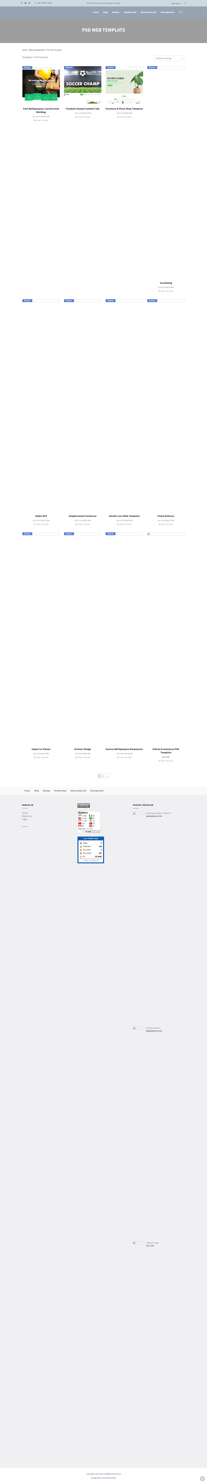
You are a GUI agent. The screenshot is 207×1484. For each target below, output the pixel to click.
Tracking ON (94, 860)
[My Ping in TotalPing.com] (83, 805)
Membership (130, 12)
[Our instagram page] (29, 3)
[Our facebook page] (22, 3)
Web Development (36, 50)
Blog (105, 12)
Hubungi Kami (167, 12)
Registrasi (27, 816)
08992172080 (46, 3)
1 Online (86, 860)
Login (24, 819)
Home (96, 12)
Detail (25, 812)
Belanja (115, 12)
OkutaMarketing (109, 1478)
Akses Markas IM (148, 12)
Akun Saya (175, 3)
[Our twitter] (25, 3)
